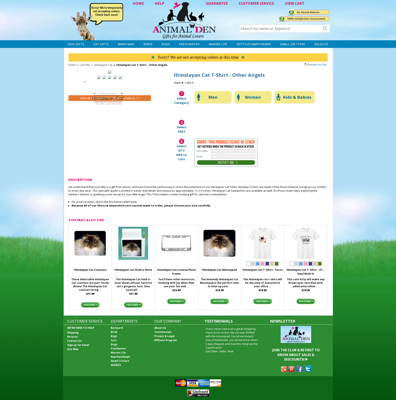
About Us (160, 328)
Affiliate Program (165, 340)
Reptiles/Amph (120, 356)
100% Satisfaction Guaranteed (306, 18)
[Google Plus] (283, 371)
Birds (147, 44)
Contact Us (74, 341)
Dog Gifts (76, 44)
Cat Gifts (101, 44)
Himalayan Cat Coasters (90, 270)
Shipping (73, 332)
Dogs (114, 344)
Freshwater (189, 44)
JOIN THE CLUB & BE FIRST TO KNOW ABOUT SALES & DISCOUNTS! (296, 355)
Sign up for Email (78, 345)
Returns (72, 336)
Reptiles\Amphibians (254, 44)
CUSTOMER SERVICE (256, 3)
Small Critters (292, 44)
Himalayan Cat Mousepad (219, 270)
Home (72, 65)
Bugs (165, 44)
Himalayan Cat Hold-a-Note (133, 270)
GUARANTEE (217, 3)
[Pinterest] (291, 371)
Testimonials (163, 332)
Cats (114, 340)
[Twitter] (308, 371)
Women (253, 97)
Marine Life (218, 44)
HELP (159, 3)
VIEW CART (294, 3)
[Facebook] (299, 371)
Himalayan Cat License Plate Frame (176, 271)
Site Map (73, 349)
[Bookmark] (316, 65)
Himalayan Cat (103, 65)
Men (213, 97)
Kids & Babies (297, 97)
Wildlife (321, 44)
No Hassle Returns (308, 12)
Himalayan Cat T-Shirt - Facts (263, 270)
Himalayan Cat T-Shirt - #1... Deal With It (305, 271)
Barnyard (126, 44)
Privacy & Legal (164, 336)
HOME (138, 3)
